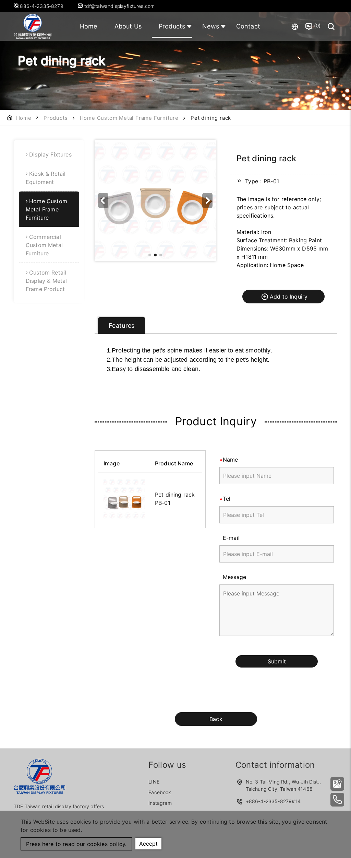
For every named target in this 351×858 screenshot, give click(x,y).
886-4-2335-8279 (42, 6)
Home (88, 26)
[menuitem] (49, 154)
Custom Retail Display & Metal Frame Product (46, 280)
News (210, 26)
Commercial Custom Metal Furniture (44, 245)
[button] (207, 200)
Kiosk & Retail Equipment (45, 177)
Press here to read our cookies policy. (76, 843)
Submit (277, 661)
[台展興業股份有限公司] (337, 784)
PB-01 (162, 502)
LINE (153, 782)
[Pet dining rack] (124, 498)
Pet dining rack (175, 494)
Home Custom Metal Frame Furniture (129, 118)
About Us (128, 26)
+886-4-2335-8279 (269, 801)
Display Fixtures (50, 154)
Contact (248, 26)
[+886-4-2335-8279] (337, 800)
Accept (148, 843)
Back (215, 719)
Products (172, 26)
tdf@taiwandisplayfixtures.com (119, 6)
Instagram (159, 803)
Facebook (159, 792)
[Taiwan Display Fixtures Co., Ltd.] (32, 26)
